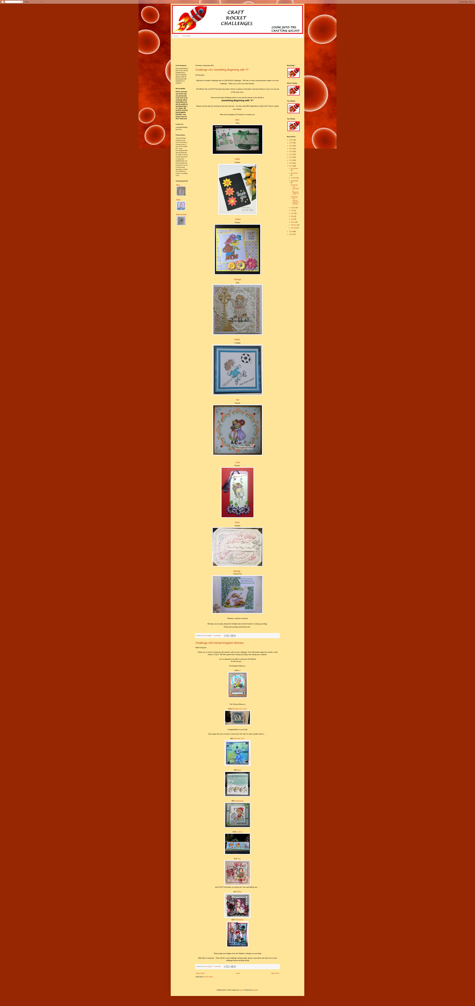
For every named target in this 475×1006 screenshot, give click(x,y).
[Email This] (225, 635)
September (294, 181)
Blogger (255, 990)
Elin (239, 859)
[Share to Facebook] (232, 635)
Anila (237, 159)
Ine (237, 400)
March (293, 222)
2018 (291, 163)
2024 (291, 146)
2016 (291, 231)
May (292, 216)
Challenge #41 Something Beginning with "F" (222, 69)
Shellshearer (239, 801)
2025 (291, 143)
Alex (237, 120)
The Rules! (186, 36)
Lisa (238, 462)
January (294, 228)
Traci (237, 522)
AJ (239, 670)
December (294, 168)
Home (176, 36)
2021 (291, 154)
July (292, 210)
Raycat (241, 990)
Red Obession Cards (239, 709)
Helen (237, 339)
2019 (291, 160)
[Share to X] (230, 635)
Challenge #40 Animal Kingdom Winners (219, 642)
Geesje (237, 279)
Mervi (239, 770)
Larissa (239, 832)
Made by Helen (181, 214)
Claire (238, 219)
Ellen (178, 185)
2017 (291, 166)
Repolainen (239, 920)
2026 (291, 140)
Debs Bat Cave (238, 738)
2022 (291, 151)
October (294, 178)
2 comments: (217, 966)
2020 (291, 157)
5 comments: (217, 635)
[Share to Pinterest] (234, 635)
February (294, 225)
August (293, 208)
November (294, 173)
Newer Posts (200, 973)
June (293, 213)
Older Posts (275, 973)
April (292, 219)
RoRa (239, 892)
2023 (291, 148)
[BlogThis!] (227, 635)
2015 (291, 234)
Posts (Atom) (209, 977)
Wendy (236, 571)
